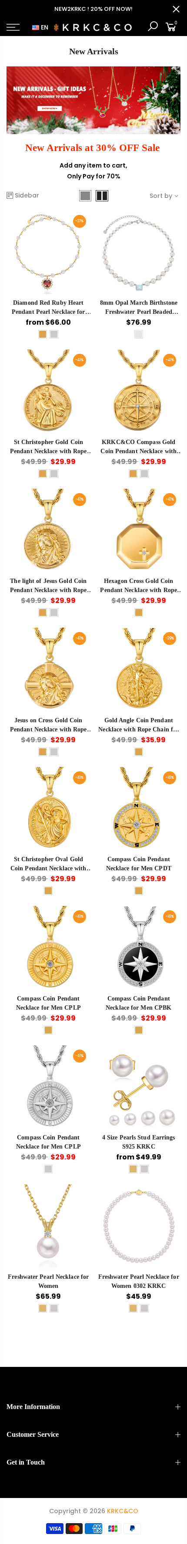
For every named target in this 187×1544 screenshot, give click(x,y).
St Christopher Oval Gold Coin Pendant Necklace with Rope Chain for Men (48, 868)
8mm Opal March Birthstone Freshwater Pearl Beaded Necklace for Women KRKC (139, 312)
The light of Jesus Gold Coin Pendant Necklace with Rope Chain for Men (48, 590)
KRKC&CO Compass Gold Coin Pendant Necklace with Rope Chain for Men (138, 451)
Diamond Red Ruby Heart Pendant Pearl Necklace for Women (48, 312)
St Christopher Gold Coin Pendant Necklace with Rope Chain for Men (48, 451)
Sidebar (27, 195)
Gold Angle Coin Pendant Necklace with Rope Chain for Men (138, 729)
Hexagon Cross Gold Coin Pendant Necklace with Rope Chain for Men (138, 590)
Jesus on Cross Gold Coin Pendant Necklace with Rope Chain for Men (48, 729)
